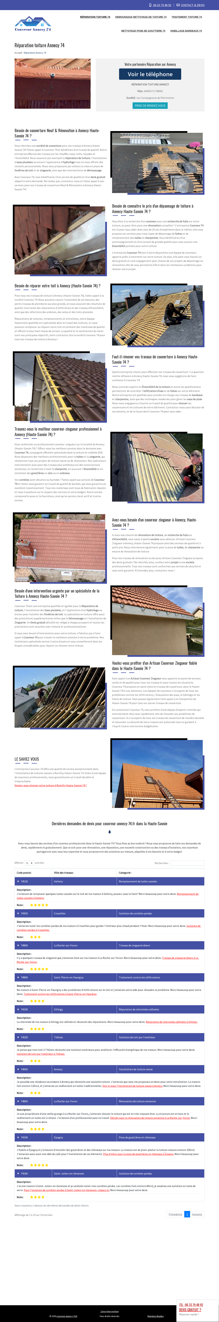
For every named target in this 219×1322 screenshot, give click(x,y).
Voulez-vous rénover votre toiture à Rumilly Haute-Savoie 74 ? (51, 785)
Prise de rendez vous (150, 105)
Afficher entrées (29, 862)
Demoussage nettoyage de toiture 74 (140, 17)
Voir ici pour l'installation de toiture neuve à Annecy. (132, 1086)
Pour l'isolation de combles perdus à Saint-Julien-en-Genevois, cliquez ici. (67, 1190)
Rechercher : (162, 863)
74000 (24, 1069)
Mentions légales (155, 1316)
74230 (24, 1037)
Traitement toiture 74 (187, 17)
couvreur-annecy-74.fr (67, 1316)
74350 (24, 913)
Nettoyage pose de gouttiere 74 (143, 30)
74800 (24, 945)
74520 (24, 881)
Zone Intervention (109, 1311)
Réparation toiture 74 (95, 17)
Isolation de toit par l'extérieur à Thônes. (41, 1054)
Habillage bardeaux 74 (186, 30)
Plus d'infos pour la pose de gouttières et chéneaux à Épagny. (138, 1154)
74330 (24, 1009)
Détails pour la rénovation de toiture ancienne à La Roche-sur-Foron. (150, 1118)
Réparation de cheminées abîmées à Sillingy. (171, 1022)
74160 (24, 1173)
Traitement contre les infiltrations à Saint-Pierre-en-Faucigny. (60, 994)
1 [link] (187, 1214)
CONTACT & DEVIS (192, 5)
